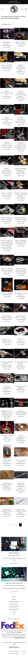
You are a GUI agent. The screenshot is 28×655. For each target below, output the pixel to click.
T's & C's (14, 612)
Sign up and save (14, 618)
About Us (14, 599)
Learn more (14, 563)
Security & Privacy (14, 604)
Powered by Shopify (14, 653)
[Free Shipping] (14, 544)
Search (14, 596)
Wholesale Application (14, 606)
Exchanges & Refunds (14, 601)
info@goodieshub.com (19, 637)
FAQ (14, 614)
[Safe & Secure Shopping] (14, 574)
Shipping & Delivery (14, 609)
